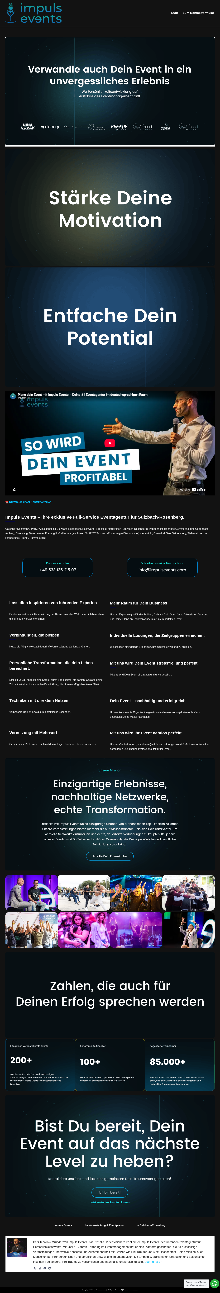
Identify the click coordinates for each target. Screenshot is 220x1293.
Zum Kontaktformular (198, 12)
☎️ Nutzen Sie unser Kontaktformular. (28, 502)
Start (174, 12)
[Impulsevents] (33, 13)
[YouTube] (45, 1268)
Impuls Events (63, 1225)
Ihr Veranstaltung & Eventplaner (104, 1225)
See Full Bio (152, 1261)
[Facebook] (35, 1268)
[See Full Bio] (162, 1261)
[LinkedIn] (50, 1268)
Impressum (134, 1290)
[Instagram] (40, 1268)
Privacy (126, 1290)
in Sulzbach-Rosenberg (151, 1225)
